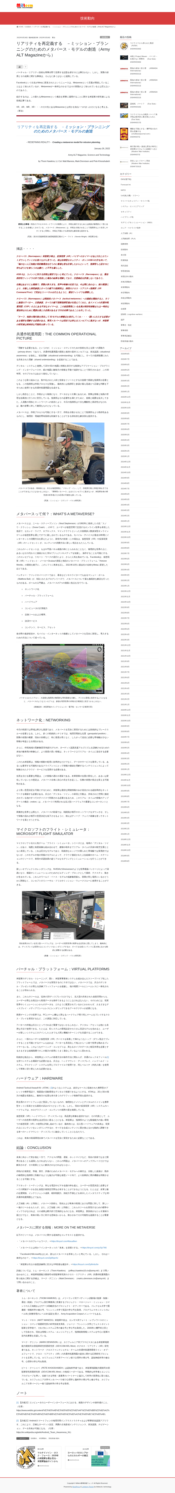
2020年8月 (125, 731)
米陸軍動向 (43, 1438)
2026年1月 (125, 392)
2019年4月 (125, 818)
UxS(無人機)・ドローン (130, 195)
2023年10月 (126, 537)
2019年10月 (126, 785)
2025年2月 (125, 451)
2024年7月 (125, 489)
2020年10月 (126, 721)
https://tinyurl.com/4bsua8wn (64, 1241)
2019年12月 (126, 775)
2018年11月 (125, 845)
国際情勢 (124, 244)
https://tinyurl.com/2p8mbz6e (86, 1264)
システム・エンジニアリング (132, 206)
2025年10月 (126, 408)
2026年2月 (125, 386)
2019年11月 (125, 780)
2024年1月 (125, 521)
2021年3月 (125, 694)
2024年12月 (126, 462)
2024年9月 (125, 478)
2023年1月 (125, 586)
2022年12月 (126, 591)
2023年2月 (125, 580)
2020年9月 (125, 726)
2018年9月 (125, 856)
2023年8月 (125, 548)
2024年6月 (125, 494)
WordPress (76, 1487)
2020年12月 (126, 710)
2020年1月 (125, 769)
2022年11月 (125, 597)
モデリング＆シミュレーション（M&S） (137, 222)
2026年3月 (125, 381)
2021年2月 (125, 699)
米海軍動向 (125, 287)
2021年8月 (125, 667)
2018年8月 (125, 861)
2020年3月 (125, 758)
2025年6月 (125, 429)
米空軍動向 (125, 293)
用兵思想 (124, 266)
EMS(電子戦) (126, 179)
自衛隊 (123, 309)
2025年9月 (125, 413)
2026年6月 (125, 364)
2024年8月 (125, 483)
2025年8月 (125, 418)
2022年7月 (125, 618)
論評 (122, 320)
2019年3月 (125, 823)
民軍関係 (124, 260)
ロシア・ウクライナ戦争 (131, 228)
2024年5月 (125, 499)
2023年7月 (125, 553)
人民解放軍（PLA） (129, 239)
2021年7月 (125, 672)
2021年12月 (126, 645)
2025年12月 (126, 397)
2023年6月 (125, 559)
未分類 (123, 255)
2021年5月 (125, 683)
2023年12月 (126, 526)
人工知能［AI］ (127, 233)
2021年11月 (125, 651)
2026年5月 (125, 370)
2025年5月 (125, 435)
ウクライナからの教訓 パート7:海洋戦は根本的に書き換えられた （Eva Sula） (143, 116)
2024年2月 (125, 516)
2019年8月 (125, 796)
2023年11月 (125, 532)
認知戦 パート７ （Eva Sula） (143, 104)
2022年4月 (125, 634)
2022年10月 (126, 602)
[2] (51, 1088)
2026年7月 (125, 359)
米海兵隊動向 (126, 282)
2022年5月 (125, 629)
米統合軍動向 (126, 298)
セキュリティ (126, 212)
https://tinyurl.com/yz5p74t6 (94, 1248)
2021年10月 (126, 656)
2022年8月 (125, 613)
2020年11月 (125, 715)
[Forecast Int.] (100, 1456)
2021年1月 (125, 704)
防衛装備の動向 (54, 1438)
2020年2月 (125, 764)
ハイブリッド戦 (127, 217)
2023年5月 (125, 564)
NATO (123, 190)
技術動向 (105, 37)
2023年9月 (125, 543)
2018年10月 (126, 850)
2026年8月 (125, 354)
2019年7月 (125, 802)
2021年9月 (125, 661)
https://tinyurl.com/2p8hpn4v (45, 1258)
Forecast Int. (126, 185)
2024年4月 (125, 505)
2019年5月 (125, 812)
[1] (108, 1057)
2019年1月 (125, 834)
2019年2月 (125, 829)
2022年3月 (125, 640)
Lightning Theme (88, 1487)
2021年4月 (125, 688)
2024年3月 (125, 510)
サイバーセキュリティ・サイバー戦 (135, 201)
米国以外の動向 (127, 276)
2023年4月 (125, 570)
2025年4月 (125, 440)
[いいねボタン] (19, 67)
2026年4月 (125, 375)
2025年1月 (125, 456)
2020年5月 (125, 748)
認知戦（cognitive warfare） (132, 314)
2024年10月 (126, 472)
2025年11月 (125, 402)
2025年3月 (125, 445)
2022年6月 (125, 624)
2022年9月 (125, 607)
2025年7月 (125, 424)
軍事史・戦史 (126, 325)
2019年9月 (125, 791)
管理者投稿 (125, 271)
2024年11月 (125, 467)
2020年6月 (125, 742)
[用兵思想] (26, 1455)
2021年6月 (125, 677)
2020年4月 (125, 753)
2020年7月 (125, 737)
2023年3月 (125, 575)
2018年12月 (126, 839)
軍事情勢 (124, 330)
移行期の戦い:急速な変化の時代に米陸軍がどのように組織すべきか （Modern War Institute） (144, 148)
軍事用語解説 (126, 336)
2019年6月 (125, 807)
